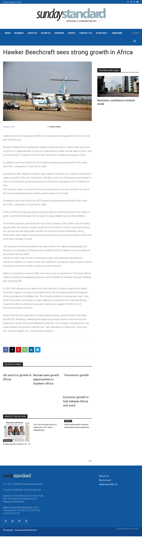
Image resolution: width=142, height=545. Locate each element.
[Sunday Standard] (71, 16)
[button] (135, 41)
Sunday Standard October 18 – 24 (16, 444)
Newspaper (7, 440)
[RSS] (19, 521)
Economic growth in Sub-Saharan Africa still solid (76, 401)
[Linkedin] (31, 349)
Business (68, 421)
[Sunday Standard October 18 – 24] (17, 432)
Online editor (55, 127)
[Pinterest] (18, 349)
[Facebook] (128, 2)
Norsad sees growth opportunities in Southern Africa (46, 379)
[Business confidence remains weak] (118, 86)
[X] (134, 2)
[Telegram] (37, 349)
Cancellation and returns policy (128, 529)
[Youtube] (137, 2)
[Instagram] (131, 2)
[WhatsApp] (25, 349)
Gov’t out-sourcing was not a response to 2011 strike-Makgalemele (45, 427)
